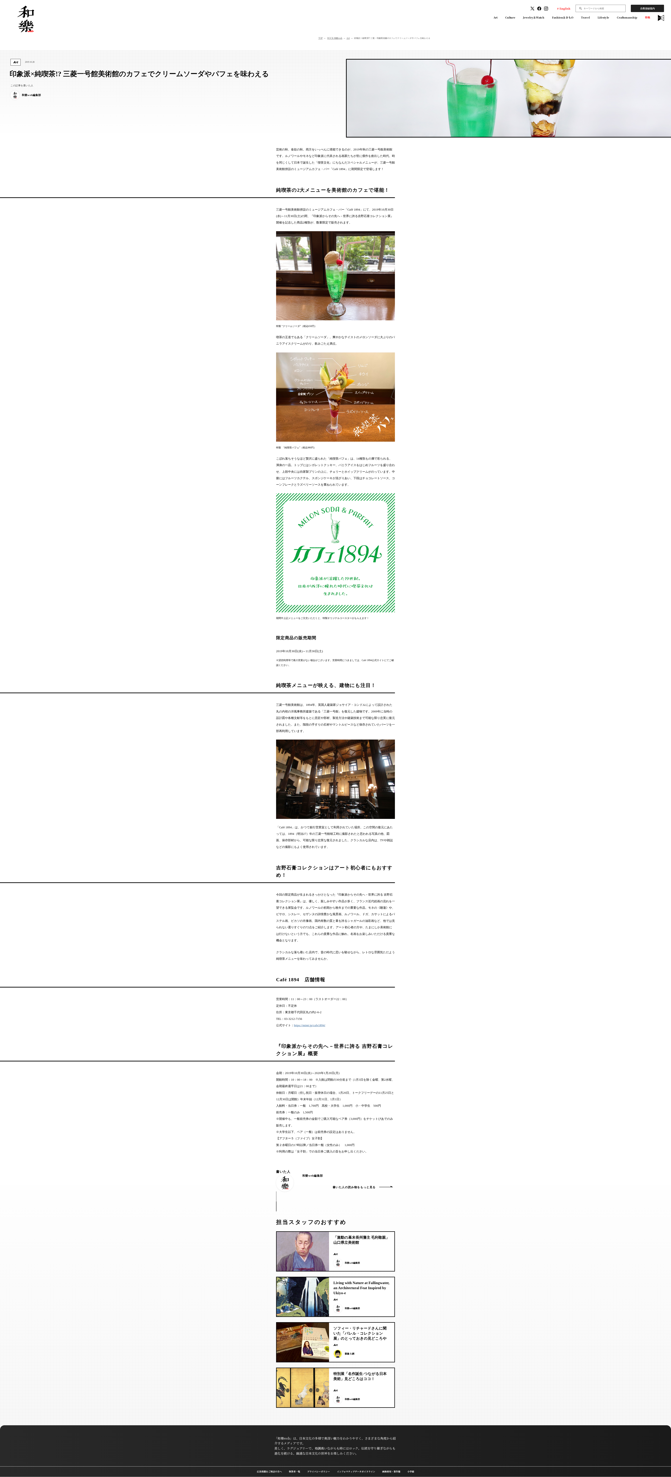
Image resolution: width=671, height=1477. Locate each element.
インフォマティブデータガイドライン (356, 1471)
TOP (320, 38)
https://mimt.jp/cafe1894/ (309, 1025)
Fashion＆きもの (562, 17)
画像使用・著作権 (391, 1471)
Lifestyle (603, 17)
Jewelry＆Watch (533, 17)
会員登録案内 (647, 8)
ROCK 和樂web (334, 38)
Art (495, 17)
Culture (510, 17)
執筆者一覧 (294, 1471)
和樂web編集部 (312, 1175)
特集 (647, 17)
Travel (585, 17)
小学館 (410, 1471)
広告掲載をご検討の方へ (269, 1471)
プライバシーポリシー (318, 1471)
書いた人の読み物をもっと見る (354, 1187)
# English (563, 8)
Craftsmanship (627, 17)
